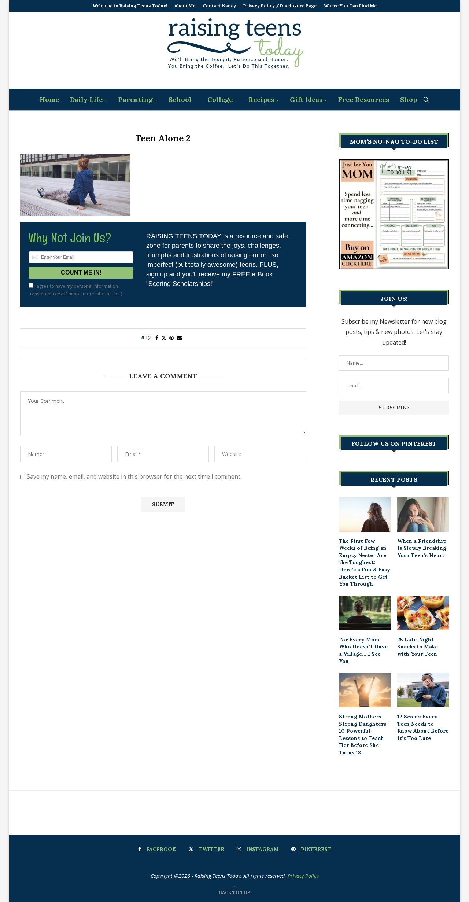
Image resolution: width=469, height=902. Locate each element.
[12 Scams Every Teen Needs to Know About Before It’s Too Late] (423, 690)
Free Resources (363, 99)
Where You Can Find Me (350, 5)
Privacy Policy (303, 875)
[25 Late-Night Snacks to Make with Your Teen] (423, 613)
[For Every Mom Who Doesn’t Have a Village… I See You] (365, 613)
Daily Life (86, 99)
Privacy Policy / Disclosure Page (280, 5)
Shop (408, 99)
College (220, 99)
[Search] (426, 99)
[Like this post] (148, 337)
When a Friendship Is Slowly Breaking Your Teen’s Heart (422, 548)
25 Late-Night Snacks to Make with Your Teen (417, 646)
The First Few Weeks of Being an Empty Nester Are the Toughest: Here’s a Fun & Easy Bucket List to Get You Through (364, 563)
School (180, 99)
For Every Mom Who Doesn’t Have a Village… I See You (363, 650)
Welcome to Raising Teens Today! (130, 5)
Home (49, 99)
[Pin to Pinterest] (171, 337)
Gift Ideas (306, 99)
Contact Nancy (219, 5)
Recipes (261, 99)
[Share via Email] (179, 337)
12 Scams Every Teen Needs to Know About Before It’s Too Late (422, 727)
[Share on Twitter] (163, 337)
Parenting (135, 99)
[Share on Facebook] (156, 337)
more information (101, 294)
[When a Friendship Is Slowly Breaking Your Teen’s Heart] (423, 514)
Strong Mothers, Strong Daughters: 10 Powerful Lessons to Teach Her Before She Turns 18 (363, 734)
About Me (184, 5)
